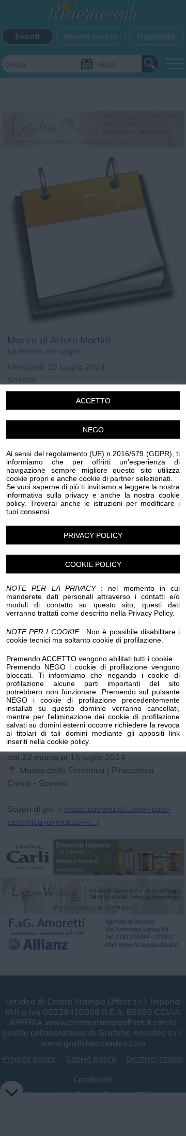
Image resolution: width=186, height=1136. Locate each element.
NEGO (93, 430)
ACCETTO (93, 401)
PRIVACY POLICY (93, 535)
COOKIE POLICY (93, 564)
